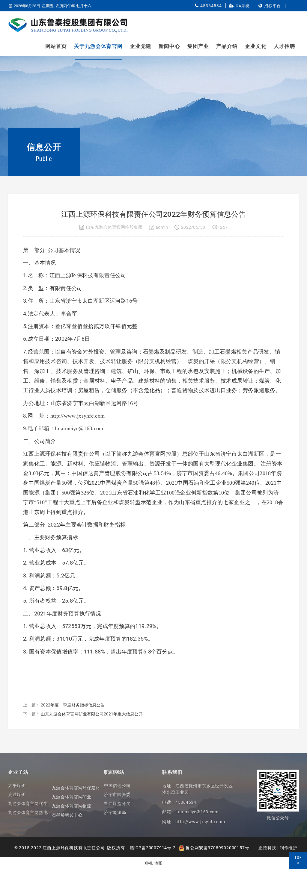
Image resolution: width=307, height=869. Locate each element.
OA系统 (243, 6)
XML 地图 (153, 863)
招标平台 (272, 6)
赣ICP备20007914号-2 (153, 847)
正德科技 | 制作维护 (277, 847)
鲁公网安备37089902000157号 (217, 847)
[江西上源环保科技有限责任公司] (68, 25)
